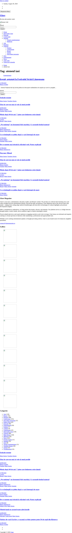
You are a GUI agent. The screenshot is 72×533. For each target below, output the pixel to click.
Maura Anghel (4, 84)
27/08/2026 (3, 118)
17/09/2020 (3, 83)
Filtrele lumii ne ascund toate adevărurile (14, 509)
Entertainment (7, 57)
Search (2, 25)
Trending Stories (12, 101)
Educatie (6, 35)
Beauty (9, 51)
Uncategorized (8, 449)
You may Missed (6, 153)
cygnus (2, 119)
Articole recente (5, 98)
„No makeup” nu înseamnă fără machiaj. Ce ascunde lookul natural (24, 125)
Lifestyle (6, 46)
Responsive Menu (5, 11)
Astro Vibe (7, 60)
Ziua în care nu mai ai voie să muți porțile (15, 104)
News (5, 59)
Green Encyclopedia (9, 62)
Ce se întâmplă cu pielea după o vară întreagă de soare (19, 135)
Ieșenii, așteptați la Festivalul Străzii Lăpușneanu (22, 79)
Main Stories (3, 101)
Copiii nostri (7, 37)
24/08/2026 (3, 513)
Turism (9, 52)
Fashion (9, 48)
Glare (2, 15)
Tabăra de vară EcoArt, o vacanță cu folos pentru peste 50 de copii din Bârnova (29, 519)
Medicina (9, 41)
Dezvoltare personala (13, 54)
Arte (5, 43)
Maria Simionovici (5, 129)
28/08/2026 (3, 108)
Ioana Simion (3, 139)
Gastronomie (10, 49)
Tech (5, 56)
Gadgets (6, 428)
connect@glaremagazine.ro (7, 223)
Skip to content (4, 1)
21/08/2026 (3, 523)
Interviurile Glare (8, 33)
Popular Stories (8, 439)
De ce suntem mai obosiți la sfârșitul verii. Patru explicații (20, 144)
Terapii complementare (13, 40)
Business (6, 44)
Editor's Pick (7, 422)
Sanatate (6, 38)
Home (5, 32)
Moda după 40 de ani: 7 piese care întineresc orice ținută (20, 114)
